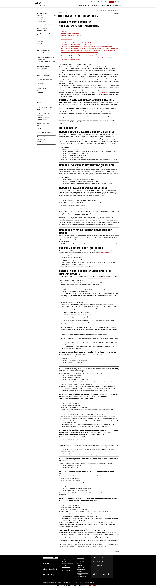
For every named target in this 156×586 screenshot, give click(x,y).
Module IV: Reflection (66, 39)
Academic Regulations (43, 64)
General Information (42, 68)
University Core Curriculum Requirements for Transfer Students (78, 42)
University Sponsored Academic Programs (45, 101)
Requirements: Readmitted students (70, 59)
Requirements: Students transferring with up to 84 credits (76, 44)
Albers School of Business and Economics (45, 82)
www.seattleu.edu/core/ (102, 92)
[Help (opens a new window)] (118, 13)
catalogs (61, 585)
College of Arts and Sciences (44, 79)
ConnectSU (79, 565)
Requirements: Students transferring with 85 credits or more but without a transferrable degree (86, 46)
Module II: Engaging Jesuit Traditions (71, 35)
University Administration (44, 125)
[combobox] (108, 10)
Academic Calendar (42, 28)
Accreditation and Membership (45, 132)
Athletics (99, 1)
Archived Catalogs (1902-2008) (45, 24)
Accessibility (86, 582)
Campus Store (80, 567)
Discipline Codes (41, 136)
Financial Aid (40, 55)
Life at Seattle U (106, 5)
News (88, 1)
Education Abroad (42, 105)
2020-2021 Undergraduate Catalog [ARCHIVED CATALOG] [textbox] (108, 10)
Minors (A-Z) (40, 43)
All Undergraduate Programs (44, 39)
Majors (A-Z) (40, 41)
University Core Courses (43, 75)
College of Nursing (42, 88)
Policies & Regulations (63, 582)
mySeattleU (80, 561)
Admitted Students (66, 559)
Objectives (64, 31)
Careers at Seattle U (81, 569)
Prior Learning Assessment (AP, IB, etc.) (71, 41)
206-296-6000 (98, 565)
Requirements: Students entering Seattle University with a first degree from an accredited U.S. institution (89, 54)
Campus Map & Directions (100, 570)
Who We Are (117, 5)
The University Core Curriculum (45, 73)
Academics (95, 5)
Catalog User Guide (42, 139)
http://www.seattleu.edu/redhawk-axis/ (98, 278)
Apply (111, 1)
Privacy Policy (72, 582)
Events (92, 1)
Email (78, 563)
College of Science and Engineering (43, 91)
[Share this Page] (115, 13)
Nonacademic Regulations (44, 66)
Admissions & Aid (84, 5)
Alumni (64, 561)
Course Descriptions (42, 46)
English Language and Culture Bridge (45, 108)
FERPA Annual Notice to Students (46, 61)
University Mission (42, 30)
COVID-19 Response (81, 576)
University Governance (43, 123)
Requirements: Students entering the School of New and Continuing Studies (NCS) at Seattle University (88, 57)
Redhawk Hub (80, 558)
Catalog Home (40, 19)
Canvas (78, 559)
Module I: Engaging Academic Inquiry (71, 33)
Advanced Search (41, 17)
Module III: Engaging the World (69, 37)
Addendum (40, 141)
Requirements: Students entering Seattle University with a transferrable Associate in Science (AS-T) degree (89, 48)
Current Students (66, 567)
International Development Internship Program (44, 118)
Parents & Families (66, 570)
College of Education (42, 86)
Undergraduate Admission (44, 50)
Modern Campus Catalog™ (91, 585)
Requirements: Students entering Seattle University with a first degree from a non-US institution (86, 55)
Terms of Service (79, 582)
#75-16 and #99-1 (105, 252)
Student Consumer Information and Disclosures (45, 58)
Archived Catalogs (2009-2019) (45, 21)
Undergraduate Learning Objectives (43, 33)
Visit (116, 1)
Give (119, 1)
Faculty (39, 128)
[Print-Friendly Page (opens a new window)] (117, 13)
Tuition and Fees (41, 52)
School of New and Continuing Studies (45, 95)
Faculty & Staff (65, 568)
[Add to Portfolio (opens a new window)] (114, 13)
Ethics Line (92, 582)
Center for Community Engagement (43, 114)
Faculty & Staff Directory (83, 571)
